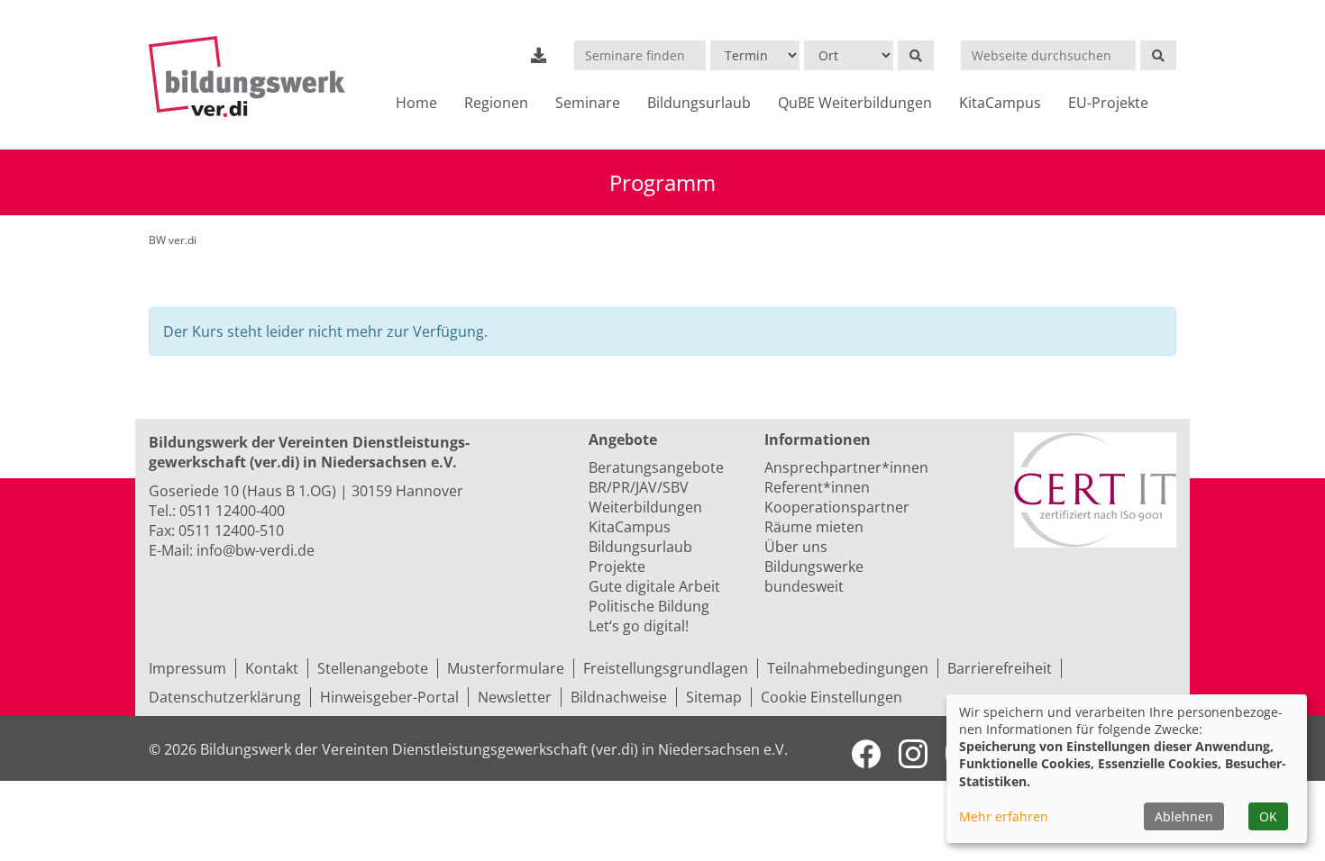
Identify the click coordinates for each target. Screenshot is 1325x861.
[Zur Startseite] (255, 76)
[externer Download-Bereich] (539, 55)
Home (416, 103)
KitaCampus (1000, 103)
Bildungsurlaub (699, 103)
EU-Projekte (1108, 103)
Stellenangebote (372, 668)
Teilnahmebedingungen (847, 668)
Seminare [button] (587, 103)
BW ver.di (172, 240)
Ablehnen (1184, 816)
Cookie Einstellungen (831, 697)
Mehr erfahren (1003, 816)
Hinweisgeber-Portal (389, 697)
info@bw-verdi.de (255, 550)
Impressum (187, 668)
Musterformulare (505, 668)
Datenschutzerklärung (225, 697)
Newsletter (515, 697)
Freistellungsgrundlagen (665, 668)
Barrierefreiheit (999, 668)
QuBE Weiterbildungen (855, 103)
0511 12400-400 (232, 511)
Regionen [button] (496, 103)
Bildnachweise (619, 697)
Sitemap (714, 697)
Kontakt (271, 668)
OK (1268, 816)
